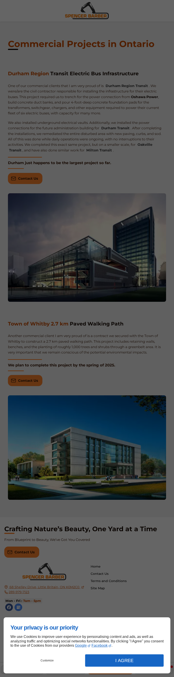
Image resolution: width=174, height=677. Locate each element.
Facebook (100, 645)
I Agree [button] (124, 660)
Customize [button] (47, 660)
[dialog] (87, 645)
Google (81, 645)
